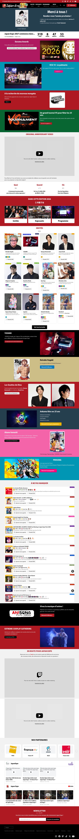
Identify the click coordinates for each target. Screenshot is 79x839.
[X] (73, 1)
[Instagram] (63, 1)
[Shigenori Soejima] (13, 277)
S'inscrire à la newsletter (53, 819)
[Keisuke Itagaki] (13, 247)
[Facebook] (65, 1)
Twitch (32, 654)
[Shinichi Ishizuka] (48, 308)
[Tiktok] (70, 1)
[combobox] (9, 827)
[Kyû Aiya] (48, 277)
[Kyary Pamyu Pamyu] (13, 308)
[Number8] (66, 308)
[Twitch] (68, 1)
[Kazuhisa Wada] (30, 277)
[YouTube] (75, 1)
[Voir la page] (39, 491)
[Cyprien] (30, 308)
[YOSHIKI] (30, 247)
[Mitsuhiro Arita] (66, 277)
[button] (32, 5)
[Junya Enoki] (66, 247)
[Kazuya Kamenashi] (48, 247)
